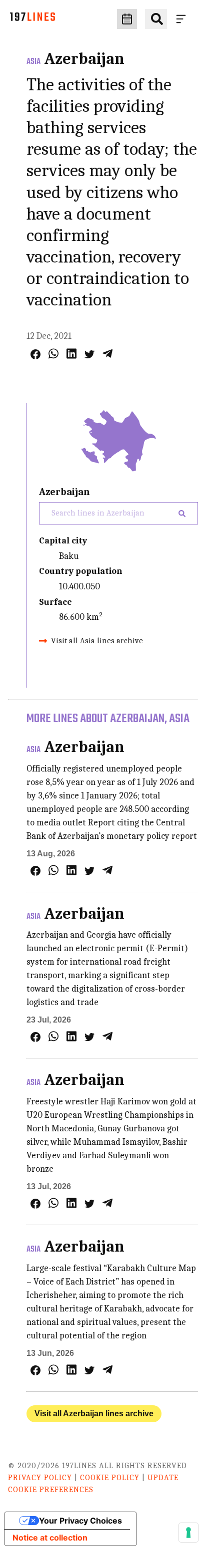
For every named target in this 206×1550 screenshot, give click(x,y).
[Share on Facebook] (35, 354)
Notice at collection (50, 1538)
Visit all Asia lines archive (97, 640)
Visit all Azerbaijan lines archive (94, 1413)
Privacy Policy (40, 1477)
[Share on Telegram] (107, 353)
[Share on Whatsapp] (53, 353)
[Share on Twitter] (89, 354)
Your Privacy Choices (80, 1521)
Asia (33, 61)
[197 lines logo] (32, 19)
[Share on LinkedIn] (71, 353)
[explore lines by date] (127, 19)
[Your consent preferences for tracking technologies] (188, 1532)
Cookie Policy (110, 1477)
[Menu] (183, 19)
